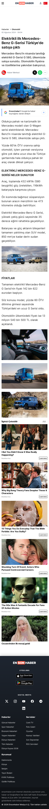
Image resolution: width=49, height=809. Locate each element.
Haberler (5, 29)
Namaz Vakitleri (32, 735)
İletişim (4, 769)
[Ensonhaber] (24, 3)
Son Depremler (32, 740)
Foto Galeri (30, 727)
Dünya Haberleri (8, 740)
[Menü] (3, 3)
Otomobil (16, 29)
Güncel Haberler (8, 722)
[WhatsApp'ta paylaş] (40, 72)
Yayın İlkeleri (7, 773)
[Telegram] (41, 701)
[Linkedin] (24, 708)
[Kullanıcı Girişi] (41, 3)
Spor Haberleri (8, 727)
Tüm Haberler (7, 744)
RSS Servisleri (32, 744)
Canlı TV (29, 722)
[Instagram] (15, 701)
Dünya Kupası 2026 (10, 748)
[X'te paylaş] (35, 72)
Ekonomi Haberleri (9, 731)
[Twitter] (7, 701)
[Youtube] (24, 701)
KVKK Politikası (8, 777)
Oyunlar (29, 731)
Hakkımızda (7, 760)
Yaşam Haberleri (8, 735)
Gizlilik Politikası (8, 781)
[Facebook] (32, 701)
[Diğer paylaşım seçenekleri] (45, 72)
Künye (4, 764)
